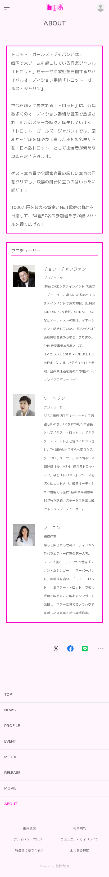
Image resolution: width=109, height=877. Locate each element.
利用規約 (79, 828)
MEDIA (10, 757)
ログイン (100, 7)
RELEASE (12, 772)
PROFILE (12, 725)
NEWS (10, 710)
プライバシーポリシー (29, 839)
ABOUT (10, 804)
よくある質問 (79, 850)
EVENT (10, 741)
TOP (8, 694)
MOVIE (10, 788)
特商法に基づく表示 (29, 850)
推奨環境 (29, 828)
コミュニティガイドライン (80, 839)
